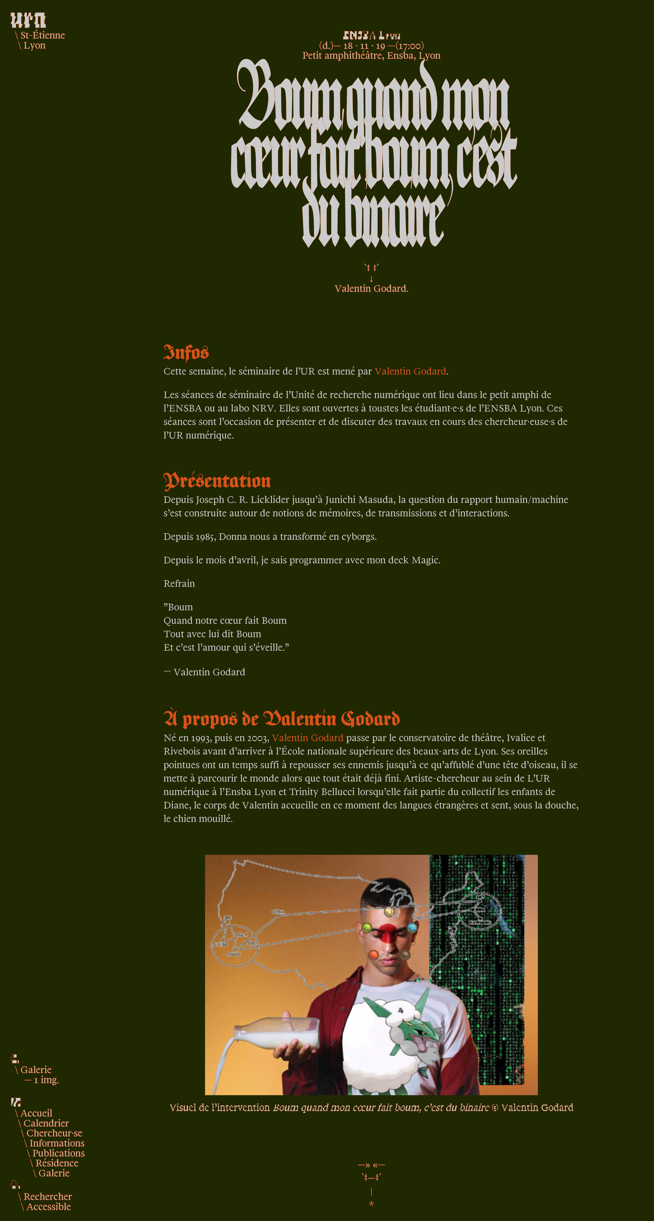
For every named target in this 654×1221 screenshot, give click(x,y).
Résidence (57, 1162)
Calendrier (46, 1122)
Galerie (54, 1172)
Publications (58, 1152)
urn (28, 16)
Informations (57, 1142)
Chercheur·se (54, 1132)
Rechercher (48, 1196)
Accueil (36, 1112)
